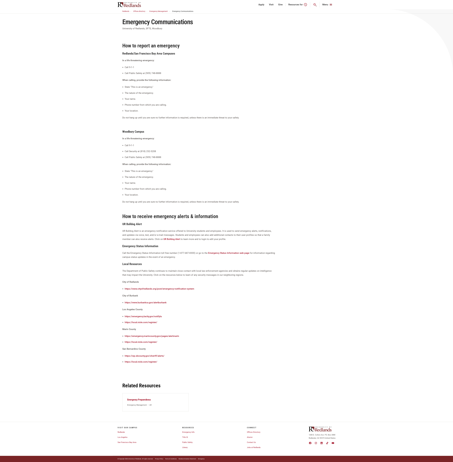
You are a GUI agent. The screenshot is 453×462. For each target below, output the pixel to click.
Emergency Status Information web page (228, 253)
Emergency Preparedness (139, 399)
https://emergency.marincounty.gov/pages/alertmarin (152, 336)
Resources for (295, 4)
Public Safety (187, 442)
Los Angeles (122, 437)
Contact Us (251, 442)
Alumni (249, 437)
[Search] (315, 4)
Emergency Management (158, 11)
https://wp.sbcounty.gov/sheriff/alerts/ (144, 356)
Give (280, 4)
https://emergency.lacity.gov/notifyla (143, 316)
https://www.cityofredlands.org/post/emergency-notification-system (159, 288)
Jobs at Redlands (254, 447)
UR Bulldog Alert (172, 239)
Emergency (201, 459)
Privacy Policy (159, 459)
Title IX (185, 437)
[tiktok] (327, 443)
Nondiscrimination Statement (187, 459)
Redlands (125, 11)
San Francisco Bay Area (127, 442)
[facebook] (310, 443)
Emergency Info (188, 432)
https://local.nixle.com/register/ (141, 322)
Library (185, 447)
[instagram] (315, 443)
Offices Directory (253, 432)
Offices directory (139, 11)
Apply (261, 4)
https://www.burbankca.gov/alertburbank (146, 302)
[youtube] (332, 443)
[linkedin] (321, 443)
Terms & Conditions (171, 459)
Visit (271, 4)
